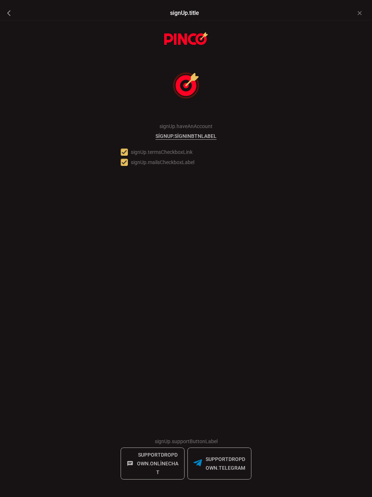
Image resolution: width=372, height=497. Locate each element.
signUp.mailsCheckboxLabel (162, 162)
